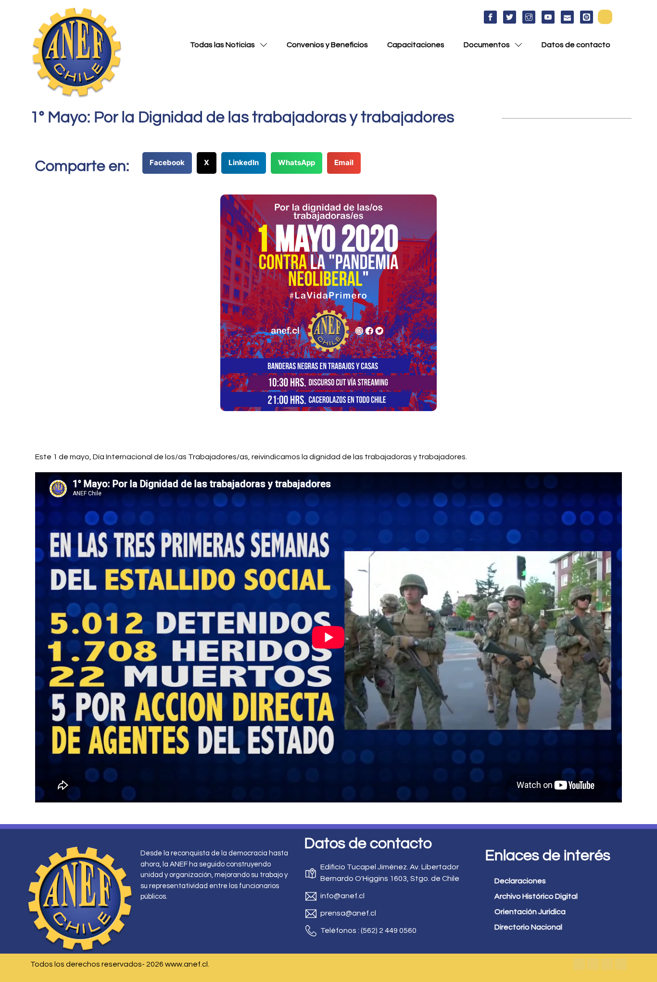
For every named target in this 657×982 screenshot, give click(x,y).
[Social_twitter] (509, 17)
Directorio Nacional (528, 927)
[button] (605, 17)
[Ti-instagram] (528, 17)
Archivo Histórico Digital (536, 896)
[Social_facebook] (490, 17)
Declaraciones (520, 881)
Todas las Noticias (222, 45)
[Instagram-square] (607, 964)
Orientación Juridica (530, 912)
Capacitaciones (415, 45)
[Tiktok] (621, 964)
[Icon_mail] (567, 17)
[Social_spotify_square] (586, 17)
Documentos (487, 45)
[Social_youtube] (548, 17)
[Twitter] (593, 964)
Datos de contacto (576, 45)
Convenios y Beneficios (327, 45)
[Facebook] (579, 964)
